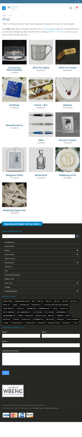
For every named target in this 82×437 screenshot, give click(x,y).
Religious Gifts (9, 279)
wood (76, 323)
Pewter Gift (7, 319)
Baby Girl (57, 301)
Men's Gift (51, 315)
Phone (5, 341)
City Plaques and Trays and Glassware (56, 305)
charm (15, 305)
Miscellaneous (9, 242)
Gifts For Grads (10, 258)
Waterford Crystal (54, 323)
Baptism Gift (74, 301)
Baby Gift (49, 301)
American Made (8, 301)
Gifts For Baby (9, 254)
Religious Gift (26, 319)
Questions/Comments (11, 351)
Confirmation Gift (44, 308)
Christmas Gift (36, 305)
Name (5, 332)
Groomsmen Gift (61, 312)
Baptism (65, 301)
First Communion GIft (24, 312)
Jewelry (7, 250)
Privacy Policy (38, 408)
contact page (48, 29)
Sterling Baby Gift (17, 323)
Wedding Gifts (9, 263)
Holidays (8, 287)
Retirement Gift (38, 319)
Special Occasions (72, 319)
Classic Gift (20, 308)
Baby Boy (40, 301)
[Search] (77, 236)
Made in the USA (41, 315)
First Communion (8, 312)
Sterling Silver (30, 323)
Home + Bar (8, 283)
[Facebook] (75, 1)
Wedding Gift (67, 323)
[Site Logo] (12, 8)
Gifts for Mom (49, 312)
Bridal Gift (6, 305)
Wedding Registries (11, 291)
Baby (33, 301)
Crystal (55, 308)
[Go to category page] (14, 52)
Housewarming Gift (9, 315)
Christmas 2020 (24, 305)
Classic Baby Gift (8, 308)
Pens (6, 271)
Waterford (8, 267)
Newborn (60, 315)
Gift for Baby (37, 312)
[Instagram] (78, 1)
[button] (4, 8)
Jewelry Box (29, 315)
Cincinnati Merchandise (12, 275)
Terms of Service (50, 408)
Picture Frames (10, 246)
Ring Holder (50, 319)
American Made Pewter (22, 301)
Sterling (6, 323)
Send (5, 373)
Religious (16, 319)
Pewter (68, 315)
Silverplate (60, 319)
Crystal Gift (64, 308)
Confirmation (31, 308)
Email (44, 332)
